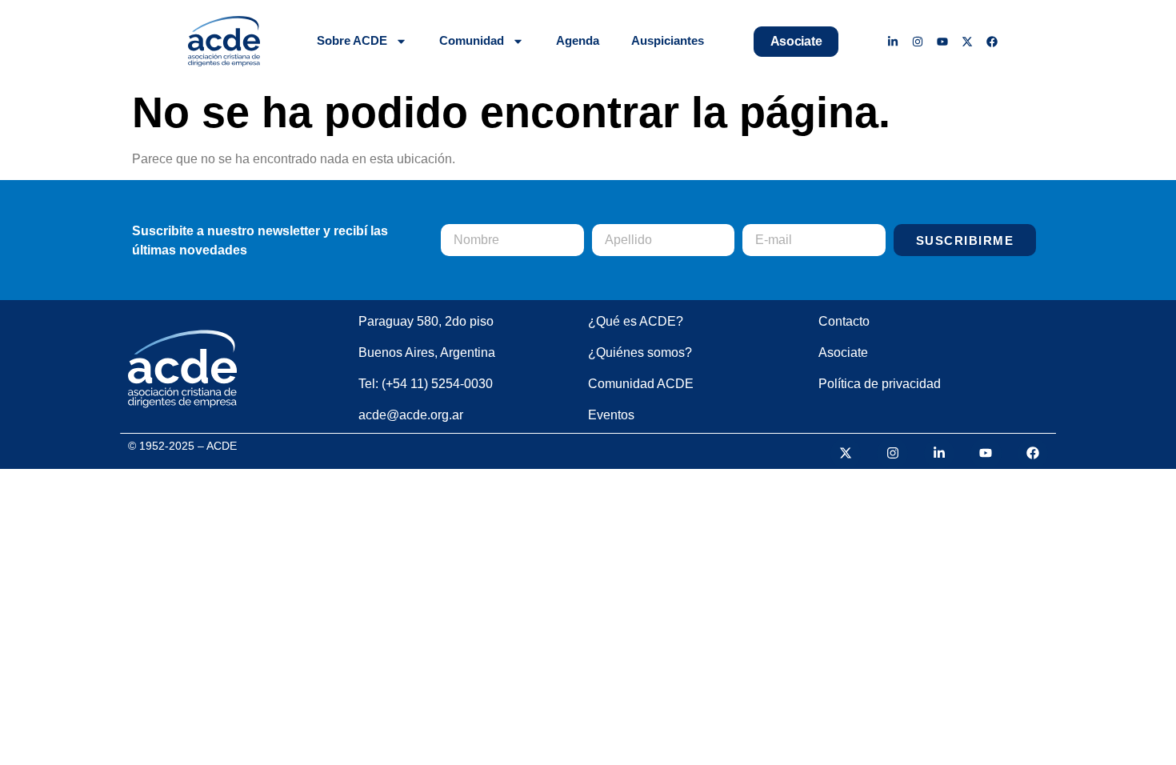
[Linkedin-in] (893, 41)
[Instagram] (918, 41)
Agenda (577, 40)
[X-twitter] (966, 41)
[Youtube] (942, 41)
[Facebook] (991, 41)
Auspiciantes (667, 40)
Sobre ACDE (352, 40)
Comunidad (471, 40)
